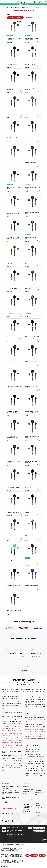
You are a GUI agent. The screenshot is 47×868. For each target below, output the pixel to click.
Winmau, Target (34, 702)
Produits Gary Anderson (27, 789)
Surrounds (13, 762)
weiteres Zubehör (8, 763)
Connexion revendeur (27, 815)
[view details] (14, 32)
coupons (37, 794)
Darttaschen (6, 769)
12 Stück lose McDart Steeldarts (13, 726)
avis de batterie (25, 809)
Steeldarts (18, 716)
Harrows (14, 693)
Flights (9, 756)
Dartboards (23, 691)
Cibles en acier (38, 790)
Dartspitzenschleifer (18, 767)
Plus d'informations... (11, 865)
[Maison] (20, 2)
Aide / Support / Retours (27, 813)
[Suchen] (4, 2)
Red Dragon (4, 693)
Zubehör (30, 691)
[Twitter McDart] (9, 821)
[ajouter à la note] (25, 21)
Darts (27, 687)
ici (8, 866)
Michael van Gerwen (37, 719)
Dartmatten (10, 767)
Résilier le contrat (39, 816)
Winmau (43, 691)
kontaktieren (30, 763)
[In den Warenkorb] (21, 91)
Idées (27, 855)
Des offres (37, 788)
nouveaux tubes (38, 786)
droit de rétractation (26, 811)
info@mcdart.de (15, 797)
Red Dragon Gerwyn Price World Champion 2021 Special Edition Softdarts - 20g (12, 745)
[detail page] (21, 42)
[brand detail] (9, 627)
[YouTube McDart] (6, 821)
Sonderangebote (9, 737)
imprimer (37, 803)
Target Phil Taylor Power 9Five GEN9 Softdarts (35, 729)
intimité (36, 809)
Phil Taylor (32, 721)
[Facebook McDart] (12, 821)
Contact (36, 810)
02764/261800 (5, 788)
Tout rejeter (34, 855)
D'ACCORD (42, 855)
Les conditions (38, 805)
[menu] (2, 2)
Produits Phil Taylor (26, 791)
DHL (21, 828)
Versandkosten (14, 836)
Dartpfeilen (17, 691)
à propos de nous (38, 807)
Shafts (15, 756)
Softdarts (6, 718)
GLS (23, 830)
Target (8, 693)
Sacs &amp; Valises (39, 792)
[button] (38, 2)
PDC (36, 796)
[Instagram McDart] (2, 821)
